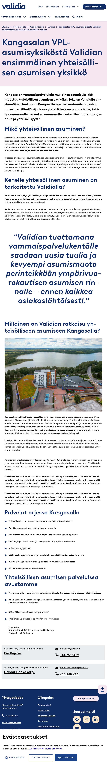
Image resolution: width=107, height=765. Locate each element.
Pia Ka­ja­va (12, 653)
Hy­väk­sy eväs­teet (66, 758)
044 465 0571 (69, 674)
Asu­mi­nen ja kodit (46, 715)
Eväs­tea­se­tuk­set (16, 758)
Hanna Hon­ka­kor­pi (19, 672)
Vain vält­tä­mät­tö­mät (41, 758)
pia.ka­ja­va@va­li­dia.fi (70, 648)
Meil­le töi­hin (91, 6)
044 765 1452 (69, 655)
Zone (40, 6)
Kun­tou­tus (43, 721)
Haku (79, 16)
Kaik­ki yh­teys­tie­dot (11, 722)
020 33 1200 (12, 715)
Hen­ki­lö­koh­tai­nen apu (49, 726)
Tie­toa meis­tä (68, 6)
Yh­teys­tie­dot (52, 6)
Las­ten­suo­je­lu (38, 16)
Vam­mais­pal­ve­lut (11, 16)
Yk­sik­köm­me (62, 16)
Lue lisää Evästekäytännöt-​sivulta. (46, 749)
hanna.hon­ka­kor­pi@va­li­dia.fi (74, 667)
